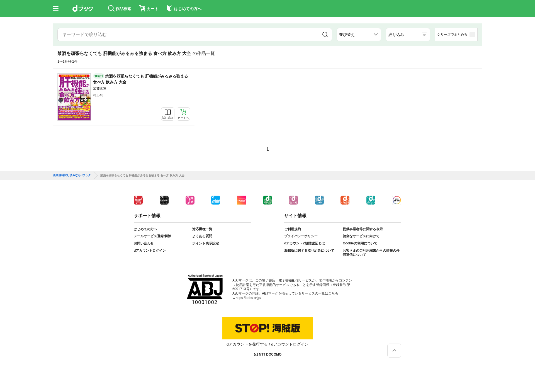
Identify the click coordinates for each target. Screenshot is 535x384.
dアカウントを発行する (247, 344)
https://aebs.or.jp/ (248, 298)
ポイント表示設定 (205, 243)
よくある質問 (202, 236)
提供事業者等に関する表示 (363, 229)
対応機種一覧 (202, 229)
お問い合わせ (144, 243)
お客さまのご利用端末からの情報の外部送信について (371, 253)
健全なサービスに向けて (361, 236)
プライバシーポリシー (301, 236)
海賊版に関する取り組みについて (309, 250)
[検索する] (325, 34)
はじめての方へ (145, 229)
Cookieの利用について (360, 243)
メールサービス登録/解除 (152, 236)
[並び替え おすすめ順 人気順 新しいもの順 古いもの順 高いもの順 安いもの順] (359, 34)
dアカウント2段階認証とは (304, 243)
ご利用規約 (292, 229)
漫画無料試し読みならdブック (72, 175)
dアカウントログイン (150, 250)
